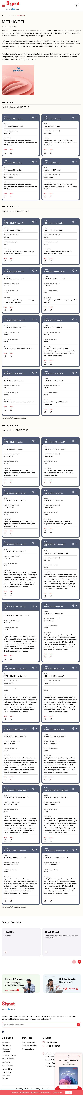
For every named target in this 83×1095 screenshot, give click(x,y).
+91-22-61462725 (52, 1046)
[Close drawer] (79, 1056)
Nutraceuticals (28, 1049)
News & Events (8, 1066)
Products (11, 16)
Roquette (13, 27)
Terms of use (53, 1089)
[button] (20, 118)
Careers (5, 1079)
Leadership (6, 1062)
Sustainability (7, 1069)
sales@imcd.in (51, 1042)
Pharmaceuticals (28, 1042)
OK (69, 1092)
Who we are (6, 1046)
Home (3, 16)
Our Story (5, 1042)
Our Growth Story (9, 1055)
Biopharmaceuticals (29, 1046)
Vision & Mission (8, 1059)
